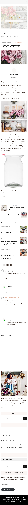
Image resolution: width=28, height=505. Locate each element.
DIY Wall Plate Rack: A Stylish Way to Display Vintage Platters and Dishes (12, 448)
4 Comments (14, 77)
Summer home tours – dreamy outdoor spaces (12, 444)
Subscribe (8, 489)
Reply (7, 281)
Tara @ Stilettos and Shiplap (12, 297)
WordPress (19, 501)
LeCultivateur (14, 74)
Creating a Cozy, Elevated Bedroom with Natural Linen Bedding (13, 430)
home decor (18, 42)
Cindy (6, 270)
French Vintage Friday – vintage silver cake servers (9, 243)
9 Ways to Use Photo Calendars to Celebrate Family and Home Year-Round (13, 435)
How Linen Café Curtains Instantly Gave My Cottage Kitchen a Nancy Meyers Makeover (14, 439)
